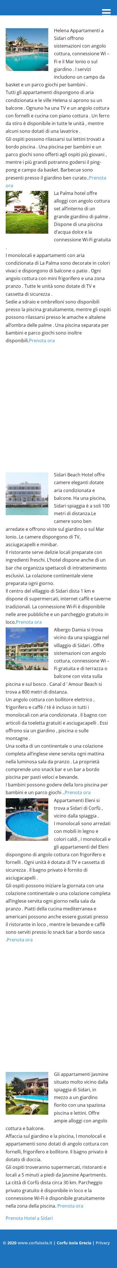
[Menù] (106, 13)
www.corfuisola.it (35, 1242)
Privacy (103, 1242)
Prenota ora (42, 340)
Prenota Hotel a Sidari (29, 1218)
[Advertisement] (58, 407)
